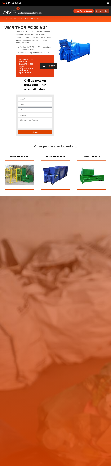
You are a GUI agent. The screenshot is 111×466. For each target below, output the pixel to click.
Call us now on (35, 80)
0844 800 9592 (35, 85)
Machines (16, 19)
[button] (108, 3)
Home (8, 19)
